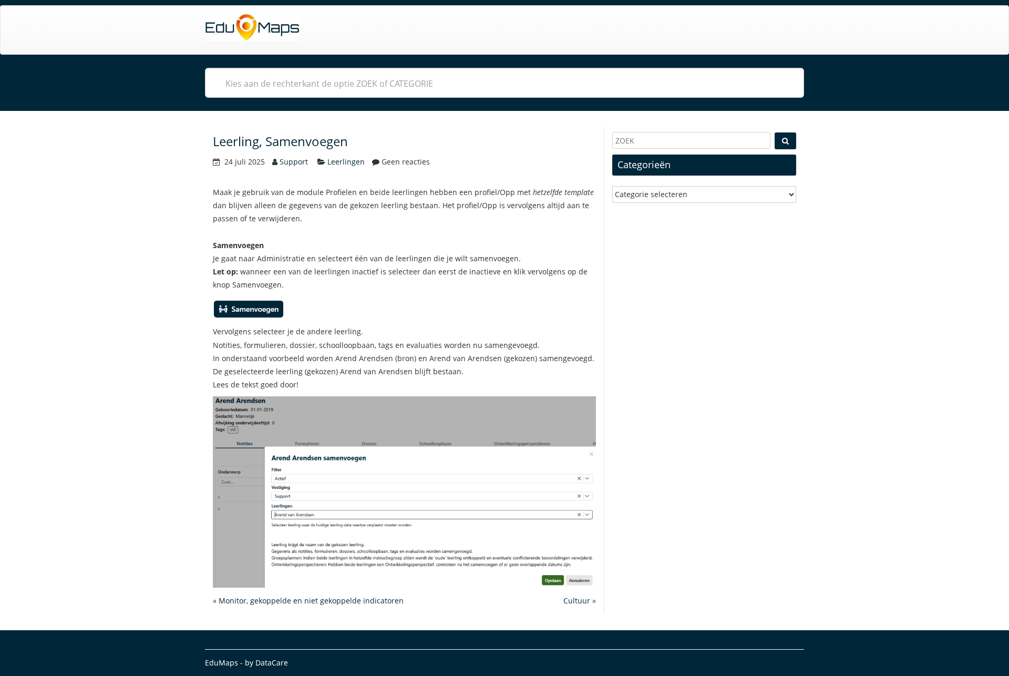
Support (294, 162)
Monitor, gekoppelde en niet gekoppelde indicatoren (311, 601)
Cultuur (576, 601)
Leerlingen (346, 162)
